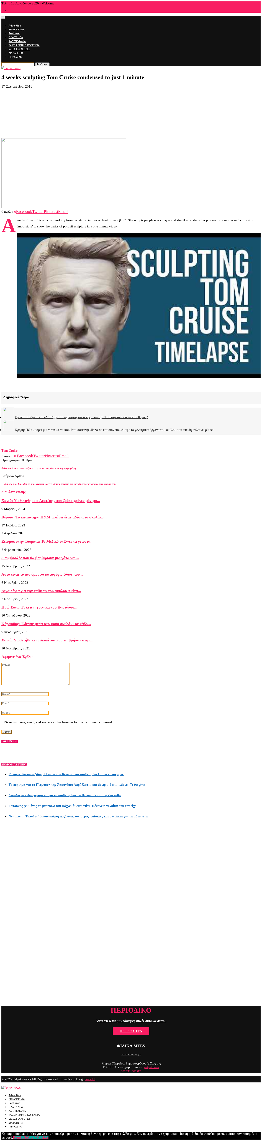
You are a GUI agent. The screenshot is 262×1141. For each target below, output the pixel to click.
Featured (14, 33)
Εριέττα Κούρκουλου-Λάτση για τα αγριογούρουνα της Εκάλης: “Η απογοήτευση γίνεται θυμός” (81, 417)
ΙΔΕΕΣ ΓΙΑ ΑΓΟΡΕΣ (19, 49)
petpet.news (151, 1067)
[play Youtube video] (139, 306)
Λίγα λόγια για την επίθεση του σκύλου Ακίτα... (41, 591)
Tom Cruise (9, 450)
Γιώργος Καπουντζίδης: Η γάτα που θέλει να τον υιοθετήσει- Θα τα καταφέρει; (66, 774)
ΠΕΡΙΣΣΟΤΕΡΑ (131, 1031)
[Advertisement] (131, 113)
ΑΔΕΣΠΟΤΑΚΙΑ (17, 41)
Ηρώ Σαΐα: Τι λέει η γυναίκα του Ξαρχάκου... (39, 607)
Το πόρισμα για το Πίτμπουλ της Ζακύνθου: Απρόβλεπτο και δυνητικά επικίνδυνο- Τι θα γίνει (77, 784)
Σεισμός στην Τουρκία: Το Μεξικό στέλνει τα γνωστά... (47, 541)
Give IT (90, 1079)
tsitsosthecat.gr (131, 1054)
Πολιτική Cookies (36, 1137)
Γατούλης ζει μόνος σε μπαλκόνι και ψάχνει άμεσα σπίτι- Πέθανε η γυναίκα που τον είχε (72, 806)
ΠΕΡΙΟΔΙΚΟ (15, 57)
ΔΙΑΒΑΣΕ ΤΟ (16, 53)
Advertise (15, 25)
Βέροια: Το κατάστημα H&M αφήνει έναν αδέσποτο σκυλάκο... (54, 517)
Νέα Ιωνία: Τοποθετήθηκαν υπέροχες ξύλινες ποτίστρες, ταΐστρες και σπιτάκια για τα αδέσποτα (78, 816)
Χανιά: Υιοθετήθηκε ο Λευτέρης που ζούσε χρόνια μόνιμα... (50, 500)
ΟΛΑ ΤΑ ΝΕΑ (16, 37)
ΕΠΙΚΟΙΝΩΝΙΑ (17, 29)
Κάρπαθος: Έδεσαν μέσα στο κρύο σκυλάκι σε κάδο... (46, 623)
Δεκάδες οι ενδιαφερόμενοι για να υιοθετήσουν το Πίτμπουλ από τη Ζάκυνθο (65, 795)
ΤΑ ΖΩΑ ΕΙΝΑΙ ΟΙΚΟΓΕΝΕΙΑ (24, 45)
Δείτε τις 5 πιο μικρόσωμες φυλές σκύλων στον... (131, 1021)
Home (11, 11)
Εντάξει (18, 1137)
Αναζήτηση (42, 64)
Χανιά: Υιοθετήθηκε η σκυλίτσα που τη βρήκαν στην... (47, 640)
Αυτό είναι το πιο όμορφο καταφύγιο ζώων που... (42, 574)
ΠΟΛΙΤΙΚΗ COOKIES (131, 1071)
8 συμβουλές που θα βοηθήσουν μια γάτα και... (40, 558)
